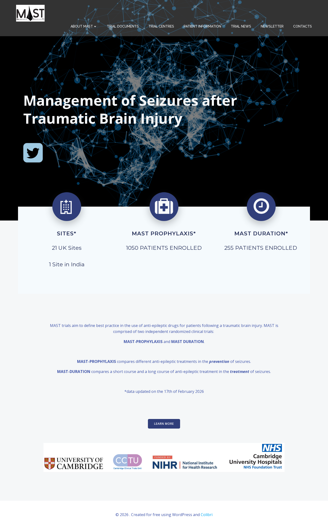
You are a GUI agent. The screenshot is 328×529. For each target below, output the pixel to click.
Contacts (302, 26)
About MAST (82, 26)
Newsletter (272, 26)
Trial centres (161, 26)
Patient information (202, 26)
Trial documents (123, 26)
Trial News (241, 26)
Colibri (207, 514)
